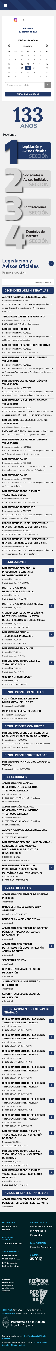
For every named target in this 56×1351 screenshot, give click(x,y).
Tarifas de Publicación (12, 1243)
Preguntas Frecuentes (40, 1247)
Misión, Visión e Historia (9, 1228)
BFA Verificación (38, 1230)
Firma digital (36, 1235)
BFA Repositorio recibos (41, 1226)
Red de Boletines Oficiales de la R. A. (11, 1257)
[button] (43, 282)
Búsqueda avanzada (28, 94)
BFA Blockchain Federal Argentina (10, 1265)
